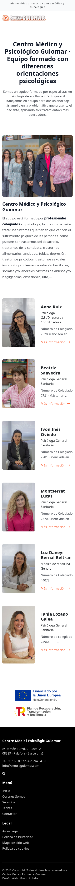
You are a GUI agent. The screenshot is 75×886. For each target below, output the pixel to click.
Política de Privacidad (17, 837)
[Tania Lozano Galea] (55, 650)
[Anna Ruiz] (55, 342)
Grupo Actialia (29, 878)
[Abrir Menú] (68, 18)
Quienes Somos (13, 796)
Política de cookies (15, 848)
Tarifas (7, 808)
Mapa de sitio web (15, 843)
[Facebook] (3, 773)
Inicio (6, 791)
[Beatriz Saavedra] (55, 403)
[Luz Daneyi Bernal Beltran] (55, 588)
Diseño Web (10, 878)
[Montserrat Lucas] (55, 527)
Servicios (8, 802)
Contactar (9, 814)
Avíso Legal (10, 831)
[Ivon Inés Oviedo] (55, 465)
